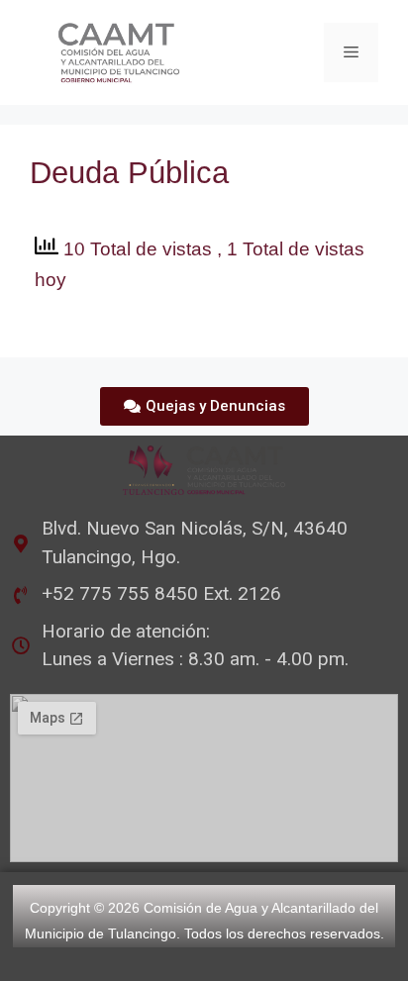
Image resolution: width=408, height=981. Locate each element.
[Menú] (351, 52)
